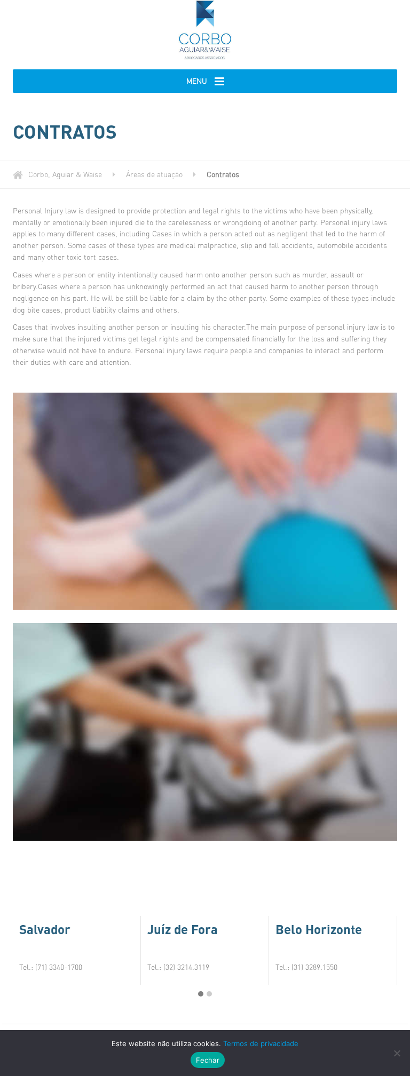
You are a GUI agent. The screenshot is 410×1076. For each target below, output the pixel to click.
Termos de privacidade (260, 1043)
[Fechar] (396, 1053)
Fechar (207, 1060)
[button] (200, 994)
